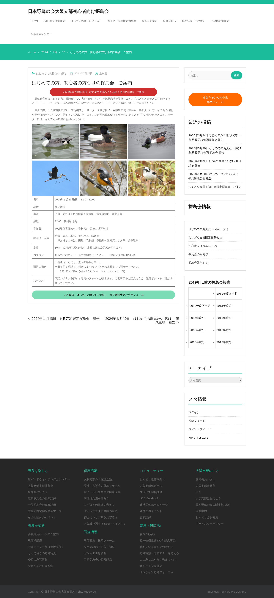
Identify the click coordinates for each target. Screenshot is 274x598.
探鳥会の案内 (150, 21)
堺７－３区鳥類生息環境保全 (102, 492)
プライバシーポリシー (210, 523)
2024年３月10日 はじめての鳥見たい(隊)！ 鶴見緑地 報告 (142, 320)
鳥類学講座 (35, 540)
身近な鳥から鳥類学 (40, 566)
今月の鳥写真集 (38, 559)
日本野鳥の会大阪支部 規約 (213, 504)
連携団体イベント (151, 511)
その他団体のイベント (42, 517)
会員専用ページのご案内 (43, 534)
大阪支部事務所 (205, 485)
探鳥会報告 (169, 21)
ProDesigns (238, 591)
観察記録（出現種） (193, 21)
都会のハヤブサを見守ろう (100, 517)
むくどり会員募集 (207, 517)
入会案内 (201, 511)
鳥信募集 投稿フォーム (99, 540)
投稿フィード (196, 421)
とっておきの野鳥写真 (42, 553)
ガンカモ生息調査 (95, 553)
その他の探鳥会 (220, 21)
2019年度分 (224, 342)
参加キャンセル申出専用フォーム (215, 99)
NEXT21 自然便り (151, 492)
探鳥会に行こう (38, 492)
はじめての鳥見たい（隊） (86, 21)
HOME (35, 21)
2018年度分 (197, 342)
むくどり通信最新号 (152, 479)
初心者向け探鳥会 (54, 21)
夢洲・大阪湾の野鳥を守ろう (102, 485)
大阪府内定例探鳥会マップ (45, 511)
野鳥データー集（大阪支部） (46, 547)
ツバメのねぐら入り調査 (99, 547)
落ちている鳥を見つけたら (156, 547)
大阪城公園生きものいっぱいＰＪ (105, 523)
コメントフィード (199, 429)
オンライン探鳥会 (151, 566)
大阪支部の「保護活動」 (99, 479)
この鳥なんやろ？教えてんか (158, 559)
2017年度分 (224, 330)
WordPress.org (198, 437)
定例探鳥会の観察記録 (42, 498)
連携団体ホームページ (154, 504)
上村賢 (103, 73)
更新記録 (145, 517)
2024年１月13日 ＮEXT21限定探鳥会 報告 (66, 318)
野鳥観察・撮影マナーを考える (159, 553)
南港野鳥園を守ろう (96, 498)
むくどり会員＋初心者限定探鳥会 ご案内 (224, 187)
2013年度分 (224, 305)
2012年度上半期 (226, 293)
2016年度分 (197, 330)
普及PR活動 (147, 534)
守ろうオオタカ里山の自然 (100, 511)
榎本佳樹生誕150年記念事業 (158, 540)
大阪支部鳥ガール (151, 485)
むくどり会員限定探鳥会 (122, 21)
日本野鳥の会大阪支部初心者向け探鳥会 (68, 11)
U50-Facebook (149, 498)
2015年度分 (224, 318)
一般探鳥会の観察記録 (42, 504)
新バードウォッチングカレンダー (49, 479)
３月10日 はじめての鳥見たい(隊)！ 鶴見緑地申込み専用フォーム (103, 294)
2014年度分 (197, 318)
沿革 (198, 492)
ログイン (194, 412)
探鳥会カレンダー (41, 34)
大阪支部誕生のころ (208, 498)
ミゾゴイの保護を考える (99, 504)
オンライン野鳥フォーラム (156, 572)
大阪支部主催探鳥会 (40, 485)
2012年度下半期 (200, 305)
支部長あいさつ (205, 479)
